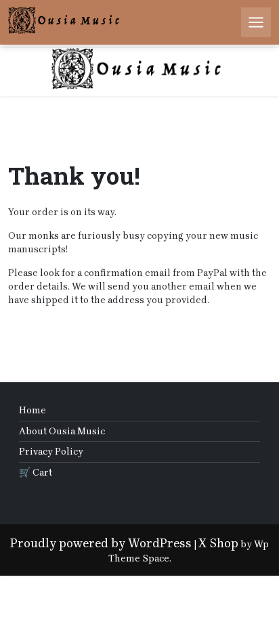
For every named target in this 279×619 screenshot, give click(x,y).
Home (32, 410)
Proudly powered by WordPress (101, 543)
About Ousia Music (62, 431)
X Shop (218, 543)
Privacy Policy (51, 451)
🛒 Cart (35, 472)
